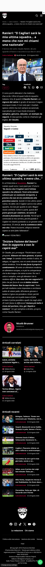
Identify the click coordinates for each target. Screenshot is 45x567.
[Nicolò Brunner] (9, 327)
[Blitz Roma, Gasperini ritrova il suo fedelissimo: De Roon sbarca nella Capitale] (8, 482)
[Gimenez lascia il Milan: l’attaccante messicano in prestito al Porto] (8, 440)
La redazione (17, 530)
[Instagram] (15, 524)
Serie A (5, 88)
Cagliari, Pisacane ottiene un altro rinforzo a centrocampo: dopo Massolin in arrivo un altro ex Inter (28, 451)
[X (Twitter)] (24, 524)
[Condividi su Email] (41, 87)
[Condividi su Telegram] (37, 87)
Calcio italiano (7, 55)
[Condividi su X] (29, 87)
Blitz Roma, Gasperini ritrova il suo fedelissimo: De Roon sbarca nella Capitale (28, 482)
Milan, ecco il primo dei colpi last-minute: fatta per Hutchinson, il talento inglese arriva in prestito (27, 472)
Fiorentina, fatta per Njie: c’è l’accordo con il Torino (27, 491)
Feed (22, 544)
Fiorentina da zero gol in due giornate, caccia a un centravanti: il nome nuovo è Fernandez (27, 462)
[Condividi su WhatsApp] (33, 87)
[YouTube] (29, 524)
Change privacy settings (9, 565)
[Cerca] (36, 15)
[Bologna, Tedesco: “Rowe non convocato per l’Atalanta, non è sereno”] (8, 419)
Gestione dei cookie (28, 539)
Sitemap (39, 539)
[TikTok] (20, 524)
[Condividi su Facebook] (25, 87)
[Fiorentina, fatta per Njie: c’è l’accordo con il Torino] (8, 493)
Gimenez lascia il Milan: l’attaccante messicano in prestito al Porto (25, 439)
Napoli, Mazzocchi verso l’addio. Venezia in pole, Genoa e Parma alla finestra (28, 429)
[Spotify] (34, 524)
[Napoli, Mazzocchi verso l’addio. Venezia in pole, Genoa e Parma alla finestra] (8, 430)
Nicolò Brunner (24, 323)
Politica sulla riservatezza (11, 539)
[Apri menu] (41, 15)
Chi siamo (29, 530)
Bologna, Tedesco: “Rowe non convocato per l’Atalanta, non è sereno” (28, 418)
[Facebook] (11, 524)
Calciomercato (20, 422)
